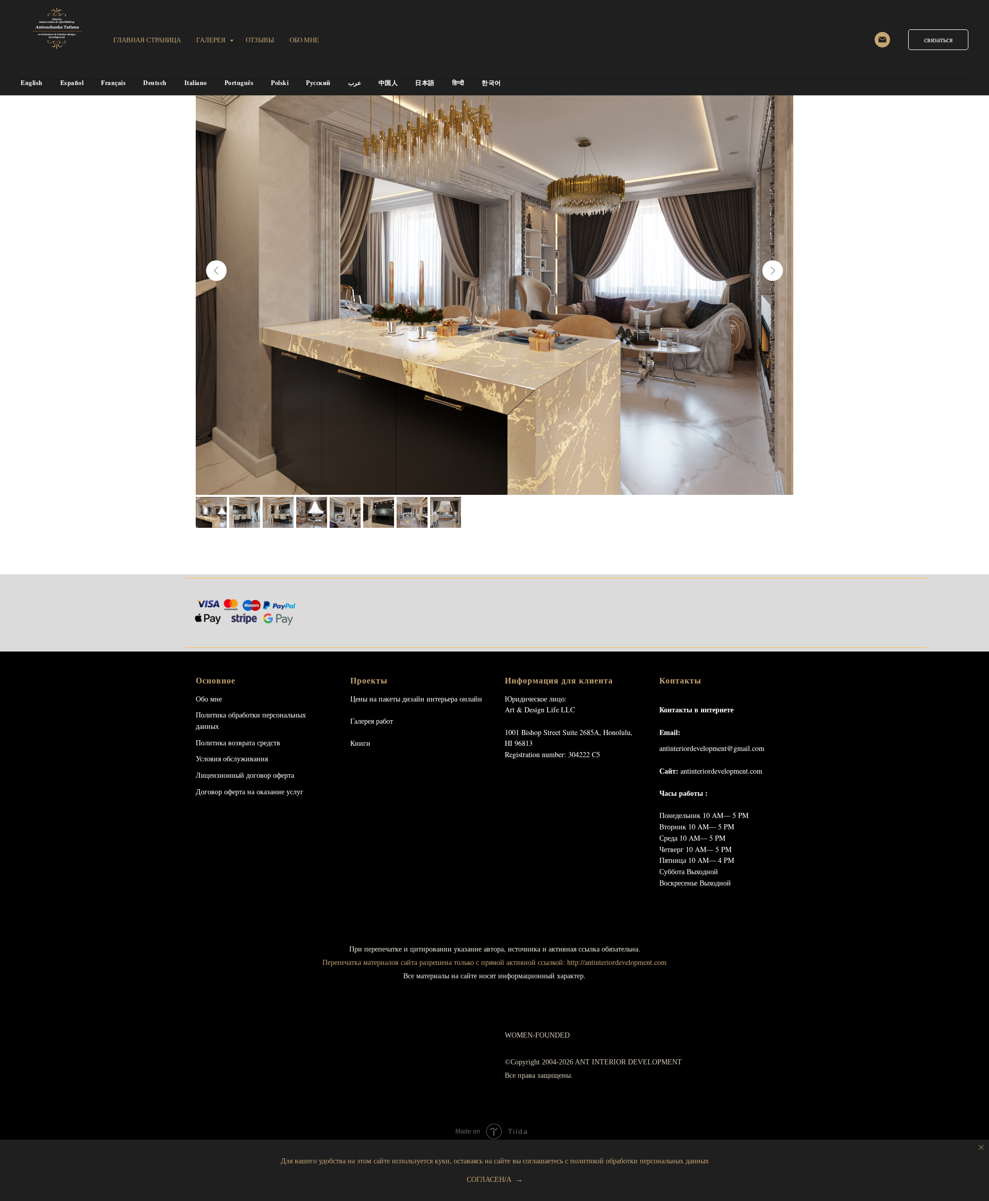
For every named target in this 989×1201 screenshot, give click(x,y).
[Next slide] (772, 270)
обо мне (304, 39)
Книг (358, 743)
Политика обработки (228, 715)
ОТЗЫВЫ (260, 39)
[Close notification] (981, 1147)
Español (72, 82)
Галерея (211, 39)
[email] (882, 39)
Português (239, 82)
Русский (318, 82)
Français (113, 82)
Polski (279, 82)
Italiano (195, 82)
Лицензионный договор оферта (245, 775)
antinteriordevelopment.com (721, 771)
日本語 (425, 82)
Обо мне (209, 699)
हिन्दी (458, 82)
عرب (354, 82)
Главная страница (147, 39)
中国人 (388, 82)
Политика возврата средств (238, 742)
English (32, 82)
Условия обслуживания (232, 758)
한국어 (491, 82)
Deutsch (155, 82)
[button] (938, 39)
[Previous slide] (216, 270)
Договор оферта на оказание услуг (249, 791)
